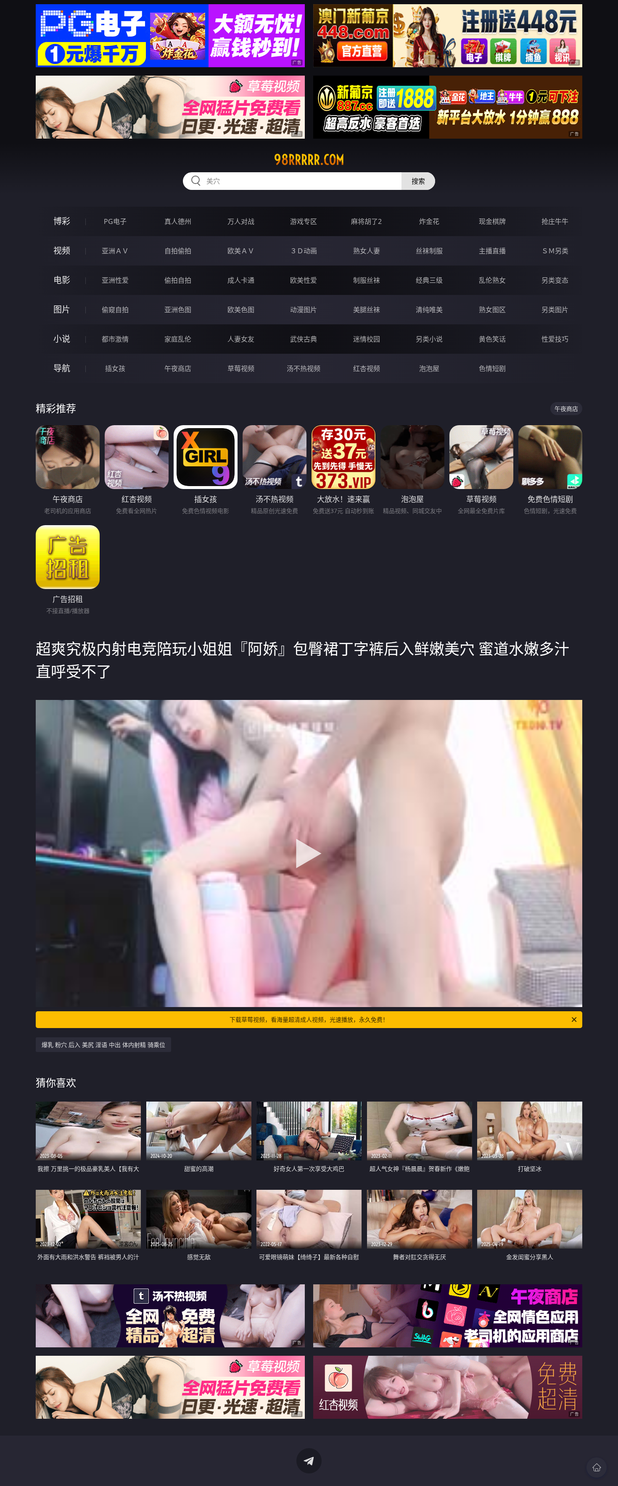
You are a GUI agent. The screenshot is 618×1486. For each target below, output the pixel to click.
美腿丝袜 (366, 309)
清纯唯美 (429, 309)
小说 (61, 339)
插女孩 (115, 368)
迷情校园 (366, 339)
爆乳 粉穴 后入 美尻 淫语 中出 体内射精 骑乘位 (103, 1045)
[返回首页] (596, 1467)
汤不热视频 (303, 368)
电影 (61, 280)
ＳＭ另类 (554, 250)
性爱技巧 (554, 339)
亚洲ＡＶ (115, 250)
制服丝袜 (366, 280)
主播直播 (492, 250)
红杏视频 (366, 368)
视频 (61, 250)
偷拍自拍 (177, 280)
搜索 (418, 181)
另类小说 (429, 339)
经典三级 (429, 280)
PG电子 (115, 221)
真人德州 (177, 221)
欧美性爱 (303, 280)
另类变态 (554, 280)
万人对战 (240, 221)
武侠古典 (303, 339)
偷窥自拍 (115, 309)
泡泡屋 (429, 368)
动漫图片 (303, 309)
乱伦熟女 (492, 280)
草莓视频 (240, 368)
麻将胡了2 (366, 221)
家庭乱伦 (177, 339)
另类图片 (554, 309)
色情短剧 (492, 368)
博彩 (61, 221)
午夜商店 (177, 368)
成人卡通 (240, 280)
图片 (61, 309)
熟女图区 (492, 309)
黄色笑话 (492, 339)
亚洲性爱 (115, 280)
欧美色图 (240, 309)
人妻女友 (240, 339)
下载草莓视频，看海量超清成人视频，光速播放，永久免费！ (309, 1019)
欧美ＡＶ (240, 250)
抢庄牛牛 (554, 221)
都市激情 (115, 339)
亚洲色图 (177, 309)
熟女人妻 (366, 250)
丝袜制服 (429, 250)
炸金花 (429, 221)
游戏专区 (303, 221)
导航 (61, 368)
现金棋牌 (492, 221)
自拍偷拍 (177, 250)
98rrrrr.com (309, 159)
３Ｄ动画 (303, 250)
